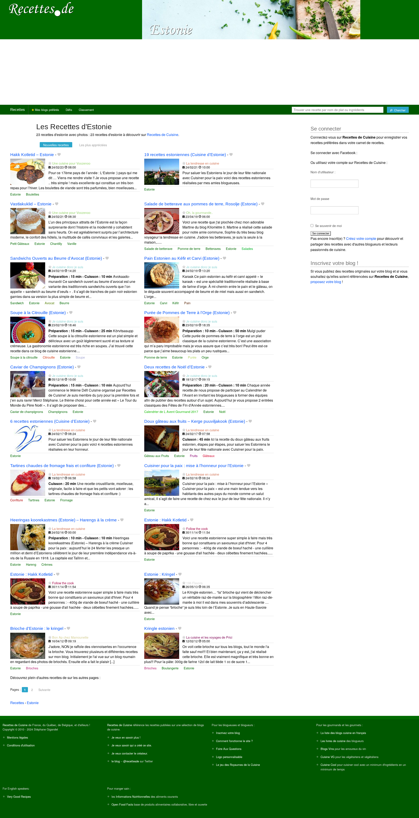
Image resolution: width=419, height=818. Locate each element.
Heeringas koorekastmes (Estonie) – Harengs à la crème (63, 520)
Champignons (57, 411)
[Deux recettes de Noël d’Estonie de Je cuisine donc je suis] (161, 383)
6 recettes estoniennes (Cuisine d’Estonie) (49, 421)
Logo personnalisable (229, 757)
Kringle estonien (159, 628)
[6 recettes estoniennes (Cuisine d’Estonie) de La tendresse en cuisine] (27, 437)
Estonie (15, 194)
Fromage (66, 500)
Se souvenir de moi (328, 225)
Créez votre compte (361, 238)
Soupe (80, 357)
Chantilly (56, 243)
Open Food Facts (122, 804)
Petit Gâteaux (19, 243)
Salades (247, 248)
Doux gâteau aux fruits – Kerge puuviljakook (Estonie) (194, 421)
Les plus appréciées (93, 145)
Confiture (16, 500)
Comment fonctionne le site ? (234, 741)
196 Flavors (194, 583)
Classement (86, 110)
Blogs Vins (327, 749)
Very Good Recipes (19, 796)
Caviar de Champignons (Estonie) (42, 367)
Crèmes (46, 564)
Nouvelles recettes (56, 145)
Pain (187, 303)
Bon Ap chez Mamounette (70, 637)
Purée (192, 357)
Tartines (33, 500)
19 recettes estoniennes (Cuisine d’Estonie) (185, 154)
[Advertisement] (209, 72)
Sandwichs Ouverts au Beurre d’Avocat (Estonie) (56, 258)
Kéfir (175, 303)
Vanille (71, 243)
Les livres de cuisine (333, 741)
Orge (205, 357)
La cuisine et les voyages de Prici (209, 637)
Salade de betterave (158, 248)
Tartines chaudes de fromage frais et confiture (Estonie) (62, 465)
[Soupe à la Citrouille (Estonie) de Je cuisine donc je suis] (27, 329)
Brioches (32, 668)
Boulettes (32, 194)
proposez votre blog (326, 281)
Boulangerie (170, 668)
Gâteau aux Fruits (156, 455)
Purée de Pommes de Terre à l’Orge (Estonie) (187, 312)
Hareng (31, 564)
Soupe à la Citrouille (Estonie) (38, 312)
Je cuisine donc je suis (67, 267)
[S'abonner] (49, 163)
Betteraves (213, 248)
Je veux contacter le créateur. (130, 753)
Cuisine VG (328, 757)
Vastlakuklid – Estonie (31, 204)
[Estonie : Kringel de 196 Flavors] (161, 590)
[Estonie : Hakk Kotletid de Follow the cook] (161, 536)
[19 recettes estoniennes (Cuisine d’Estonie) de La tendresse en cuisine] (161, 171)
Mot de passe (320, 198)
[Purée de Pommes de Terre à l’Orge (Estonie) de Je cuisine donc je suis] (161, 329)
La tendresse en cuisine (202, 163)
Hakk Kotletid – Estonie (32, 154)
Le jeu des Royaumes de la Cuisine (238, 765)
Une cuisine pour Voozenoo (71, 163)
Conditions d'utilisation (21, 745)
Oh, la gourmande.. (199, 212)
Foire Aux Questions (228, 749)
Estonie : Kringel (159, 574)
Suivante (44, 689)
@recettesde (131, 761)
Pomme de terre (189, 248)
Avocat (49, 303)
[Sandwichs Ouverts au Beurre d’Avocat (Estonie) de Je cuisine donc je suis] (27, 274)
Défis (69, 110)
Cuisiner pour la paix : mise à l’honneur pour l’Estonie (194, 465)
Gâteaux (209, 455)
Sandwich (17, 303)
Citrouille (49, 357)
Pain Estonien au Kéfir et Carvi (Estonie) (181, 258)
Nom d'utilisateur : (323, 172)
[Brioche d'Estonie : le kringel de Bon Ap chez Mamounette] (27, 645)
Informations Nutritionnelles (133, 796)
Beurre (64, 303)
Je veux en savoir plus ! (126, 737)
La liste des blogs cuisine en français (343, 733)
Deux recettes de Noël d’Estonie (174, 367)
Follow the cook (197, 528)
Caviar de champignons (26, 411)
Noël (222, 411)
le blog (116, 761)
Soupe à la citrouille (24, 357)
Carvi (163, 303)
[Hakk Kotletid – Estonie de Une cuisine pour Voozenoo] (27, 171)
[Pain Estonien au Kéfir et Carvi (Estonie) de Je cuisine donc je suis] (161, 274)
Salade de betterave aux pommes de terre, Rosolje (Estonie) (201, 204)
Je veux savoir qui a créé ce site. (132, 745)
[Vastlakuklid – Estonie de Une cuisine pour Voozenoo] (27, 220)
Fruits (193, 455)
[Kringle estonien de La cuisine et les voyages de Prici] (161, 645)
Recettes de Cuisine (162, 134)
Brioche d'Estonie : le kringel (36, 628)
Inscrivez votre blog (228, 733)
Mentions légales (17, 737)
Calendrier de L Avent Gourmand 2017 (171, 411)
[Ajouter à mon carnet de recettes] (59, 154)
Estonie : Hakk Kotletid (165, 520)
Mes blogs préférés (46, 110)
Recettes (17, 110)
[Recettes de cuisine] (41, 8)
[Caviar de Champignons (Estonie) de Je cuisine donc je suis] (27, 383)
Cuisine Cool (328, 765)
